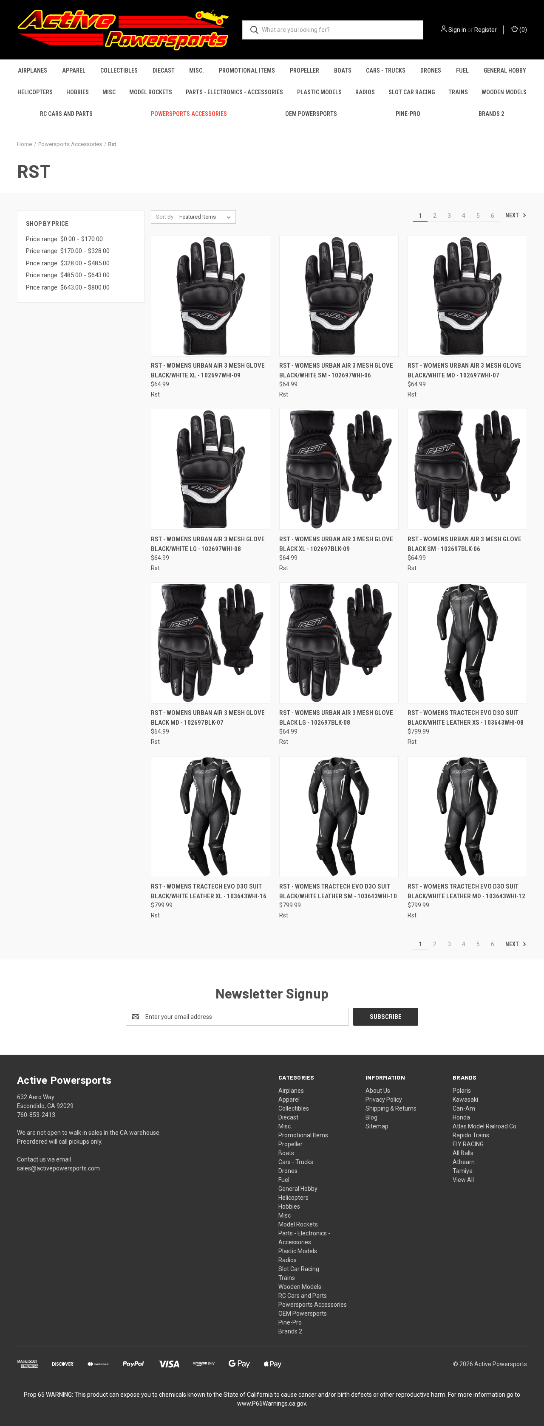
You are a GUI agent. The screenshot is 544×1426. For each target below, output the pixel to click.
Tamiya (463, 1170)
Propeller (304, 70)
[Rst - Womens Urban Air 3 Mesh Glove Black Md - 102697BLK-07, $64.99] (211, 643)
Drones (430, 70)
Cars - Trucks (385, 70)
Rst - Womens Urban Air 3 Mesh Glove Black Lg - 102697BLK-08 (336, 717)
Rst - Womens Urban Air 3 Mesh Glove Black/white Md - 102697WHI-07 (464, 370)
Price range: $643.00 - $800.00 (68, 287)
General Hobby (505, 70)
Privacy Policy (384, 1099)
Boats (342, 70)
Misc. (196, 70)
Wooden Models (504, 92)
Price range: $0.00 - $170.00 (64, 239)
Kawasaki (465, 1099)
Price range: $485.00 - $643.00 (68, 275)
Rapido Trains (471, 1135)
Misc (109, 92)
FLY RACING (468, 1144)
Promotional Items (247, 70)
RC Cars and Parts (66, 113)
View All (463, 1179)
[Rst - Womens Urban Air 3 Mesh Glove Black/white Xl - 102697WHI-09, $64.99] (211, 296)
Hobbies (77, 92)
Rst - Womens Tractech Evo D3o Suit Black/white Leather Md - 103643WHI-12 (466, 891)
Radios (365, 92)
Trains (458, 92)
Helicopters (35, 92)
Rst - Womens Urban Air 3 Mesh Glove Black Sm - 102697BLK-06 (464, 544)
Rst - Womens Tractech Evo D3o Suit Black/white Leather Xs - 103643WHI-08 (466, 717)
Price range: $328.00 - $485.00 (68, 263)
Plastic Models (319, 92)
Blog (371, 1117)
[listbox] (206, 217)
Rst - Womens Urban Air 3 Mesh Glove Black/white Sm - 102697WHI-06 (336, 370)
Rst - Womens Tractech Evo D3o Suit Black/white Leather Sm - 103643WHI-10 (338, 891)
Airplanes (32, 70)
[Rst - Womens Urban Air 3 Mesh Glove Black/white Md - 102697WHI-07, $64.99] (467, 296)
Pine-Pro (408, 113)
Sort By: (165, 217)
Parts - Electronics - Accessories (234, 92)
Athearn (464, 1162)
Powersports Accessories (189, 113)
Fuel (462, 70)
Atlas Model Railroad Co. (485, 1126)
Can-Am (464, 1108)
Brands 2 (491, 113)
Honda (461, 1117)
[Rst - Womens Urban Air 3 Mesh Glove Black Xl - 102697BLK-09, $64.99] (339, 469)
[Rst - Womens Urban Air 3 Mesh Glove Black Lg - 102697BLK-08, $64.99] (339, 643)
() (522, 29)
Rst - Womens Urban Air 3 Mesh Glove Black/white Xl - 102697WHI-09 (208, 370)
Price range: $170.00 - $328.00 (68, 251)
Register (485, 29)
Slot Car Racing (411, 92)
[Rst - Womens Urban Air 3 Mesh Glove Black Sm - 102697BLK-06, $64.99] (467, 469)
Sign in (457, 29)
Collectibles (119, 70)
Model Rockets (150, 92)
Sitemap (377, 1126)
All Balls (463, 1153)
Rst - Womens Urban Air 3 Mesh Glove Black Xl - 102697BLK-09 (336, 544)
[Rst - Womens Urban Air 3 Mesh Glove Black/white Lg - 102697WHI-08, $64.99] (211, 469)
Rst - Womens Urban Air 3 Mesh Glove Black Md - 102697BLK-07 (208, 717)
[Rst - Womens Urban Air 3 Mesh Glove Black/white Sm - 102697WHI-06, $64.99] (339, 296)
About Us (378, 1090)
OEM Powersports (311, 113)
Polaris (462, 1090)
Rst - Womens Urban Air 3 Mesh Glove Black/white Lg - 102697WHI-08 (208, 544)
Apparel (73, 70)
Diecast (164, 70)
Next (512, 215)
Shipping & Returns (391, 1108)
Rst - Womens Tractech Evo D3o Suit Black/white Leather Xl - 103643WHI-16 (208, 891)
